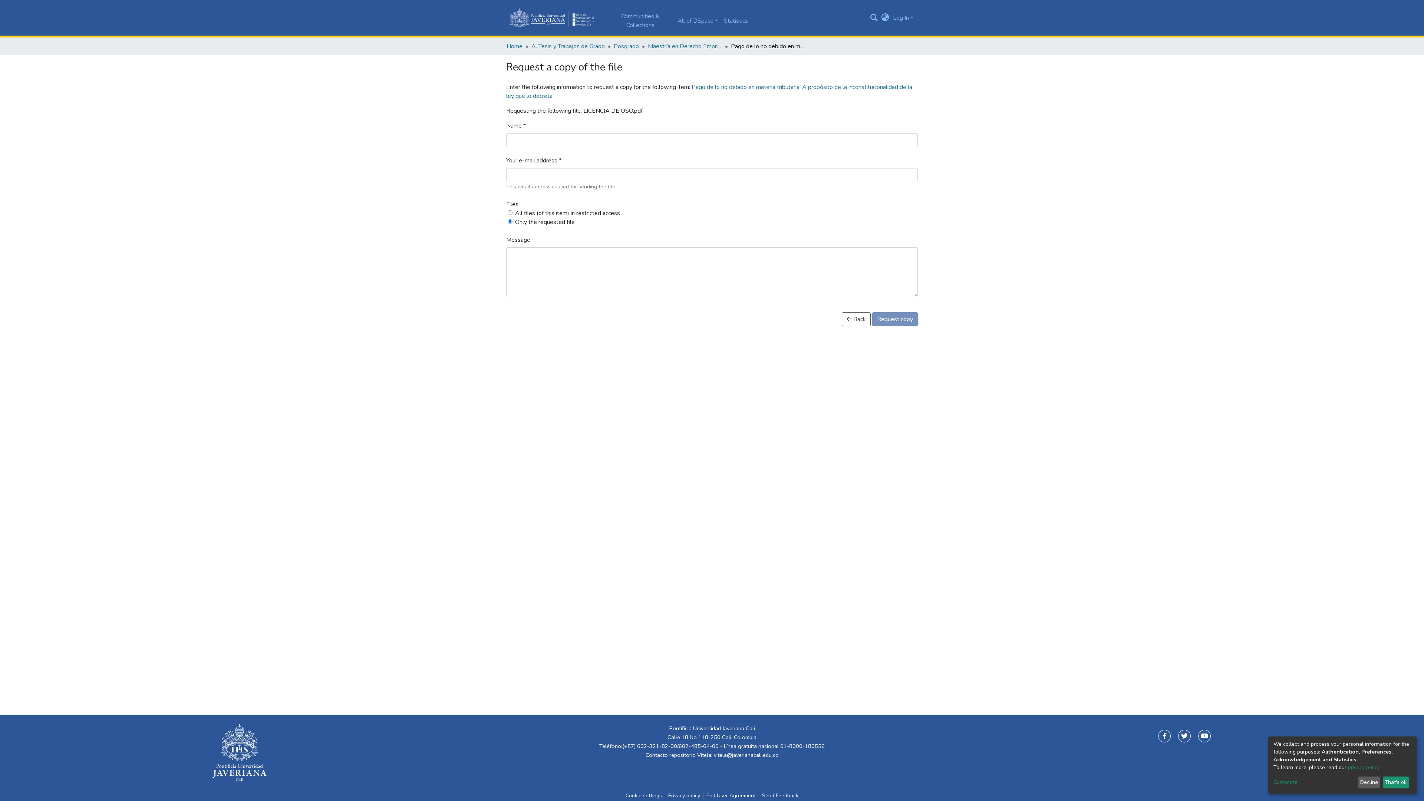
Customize (1285, 782)
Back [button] (859, 319)
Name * (516, 126)
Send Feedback (780, 795)
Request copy (895, 319)
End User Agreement (731, 795)
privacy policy (1364, 767)
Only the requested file (545, 222)
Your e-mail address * (533, 160)
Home (515, 46)
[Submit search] (874, 18)
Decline (1369, 782)
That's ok (1396, 782)
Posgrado (626, 46)
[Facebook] (1164, 736)
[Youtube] (1204, 736)
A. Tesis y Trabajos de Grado (568, 46)
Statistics (736, 21)
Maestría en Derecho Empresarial (685, 46)
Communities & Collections (640, 20)
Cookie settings (644, 795)
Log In (901, 18)
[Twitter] (1184, 736)
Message (518, 240)
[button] (885, 17)
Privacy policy (684, 795)
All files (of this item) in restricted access (567, 213)
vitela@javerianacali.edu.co (746, 755)
